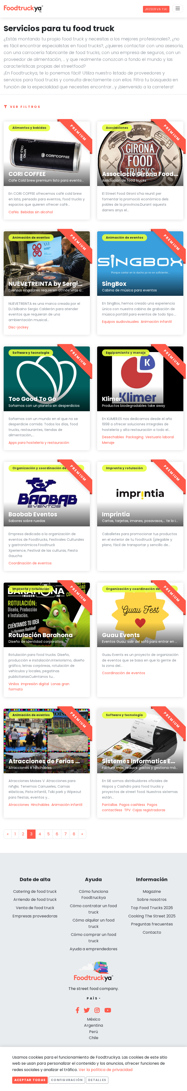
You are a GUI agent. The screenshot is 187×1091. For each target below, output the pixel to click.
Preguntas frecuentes (152, 924)
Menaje (108, 442)
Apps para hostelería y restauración (39, 442)
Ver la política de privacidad (105, 1069)
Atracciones (19, 804)
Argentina (93, 1025)
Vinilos (14, 683)
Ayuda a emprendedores (93, 949)
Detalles (97, 1080)
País (92, 998)
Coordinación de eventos (30, 563)
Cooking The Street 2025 (152, 916)
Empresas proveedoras (34, 916)
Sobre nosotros (152, 899)
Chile (93, 1038)
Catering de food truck (35, 891)
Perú (93, 1032)
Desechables (113, 437)
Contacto (152, 932)
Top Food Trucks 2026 (152, 908)
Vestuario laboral (159, 437)
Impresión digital (35, 683)
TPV (127, 810)
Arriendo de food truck (35, 899)
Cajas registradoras (148, 810)
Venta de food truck (35, 908)
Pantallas (109, 804)
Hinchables (40, 804)
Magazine (152, 891)
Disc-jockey (18, 327)
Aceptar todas (30, 1080)
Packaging (134, 437)
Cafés (14, 212)
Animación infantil (156, 321)
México (93, 1019)
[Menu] (177, 8)
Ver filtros (25, 107)
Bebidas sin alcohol (37, 212)
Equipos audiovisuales (120, 321)
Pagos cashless (132, 804)
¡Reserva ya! (156, 9)
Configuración (67, 1080)
